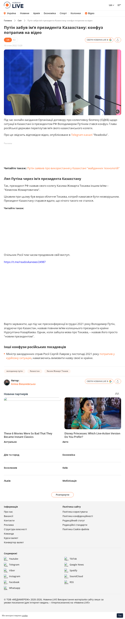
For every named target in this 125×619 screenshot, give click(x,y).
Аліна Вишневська (23, 384)
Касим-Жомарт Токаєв (57, 371)
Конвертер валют (14, 542)
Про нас (8, 511)
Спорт (63, 13)
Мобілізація (69, 480)
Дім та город (11, 454)
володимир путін (15, 371)
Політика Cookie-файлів (75, 529)
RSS (72, 582)
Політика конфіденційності (77, 516)
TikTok (73, 558)
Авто (65, 441)
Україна (11, 13)
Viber (12, 570)
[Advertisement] (63, 153)
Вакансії (8, 516)
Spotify (73, 570)
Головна (8, 20)
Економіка (50, 13)
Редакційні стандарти (74, 524)
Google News (77, 564)
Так (120, 615)
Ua (110, 5)
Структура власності (15, 529)
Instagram (14, 576)
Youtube (13, 558)
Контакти (9, 520)
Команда (9, 533)
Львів (7, 480)
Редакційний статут (73, 520)
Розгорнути (62, 494)
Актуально (10, 441)
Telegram (14, 564)
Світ (20, 20)
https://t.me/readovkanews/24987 (25, 262)
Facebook (14, 582)
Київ (65, 467)
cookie (25, 615)
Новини (24, 13)
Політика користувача (75, 511)
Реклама (9, 524)
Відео (91, 13)
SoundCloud (76, 576)
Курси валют (11, 538)
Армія (36, 13)
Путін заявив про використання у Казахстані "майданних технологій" (73, 168)
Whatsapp (14, 587)
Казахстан (35, 371)
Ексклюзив (10, 467)
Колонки (76, 13)
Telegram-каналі (81, 135)
